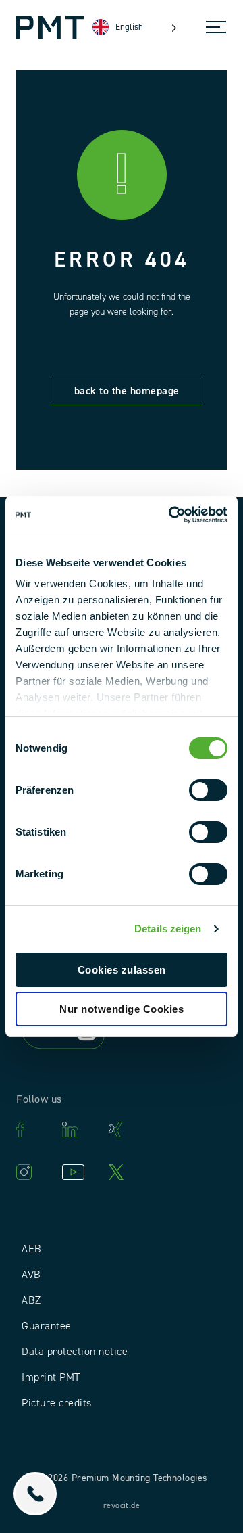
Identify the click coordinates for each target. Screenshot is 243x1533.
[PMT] (50, 27)
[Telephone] (35, 1493)
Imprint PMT (51, 1377)
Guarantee (47, 1326)
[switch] (208, 790)
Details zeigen (167, 928)
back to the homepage (127, 391)
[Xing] (125, 1129)
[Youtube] (78, 1172)
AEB (32, 1249)
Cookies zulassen (122, 970)
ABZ (31, 1300)
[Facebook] (32, 1129)
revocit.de (121, 1506)
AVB (31, 1274)
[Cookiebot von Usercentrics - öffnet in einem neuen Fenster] (171, 515)
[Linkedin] (78, 1129)
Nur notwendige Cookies (121, 1009)
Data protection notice (75, 1351)
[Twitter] (125, 1172)
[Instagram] (32, 1172)
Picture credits (57, 1403)
